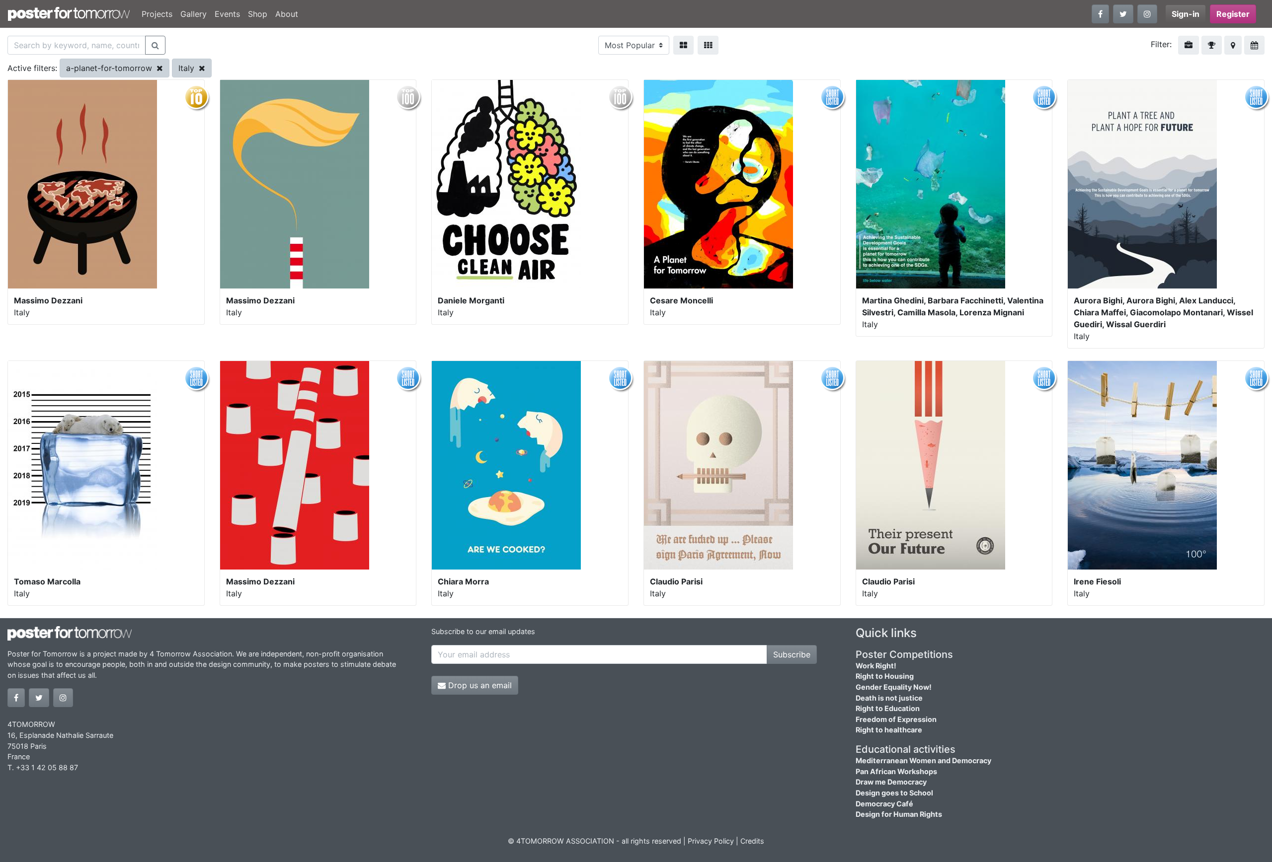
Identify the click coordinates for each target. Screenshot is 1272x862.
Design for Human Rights (899, 814)
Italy (187, 68)
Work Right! (876, 665)
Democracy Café (884, 803)
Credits (752, 841)
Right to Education (888, 708)
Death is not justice (889, 698)
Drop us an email (479, 685)
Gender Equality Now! (894, 687)
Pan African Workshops (896, 771)
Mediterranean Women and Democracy (923, 760)
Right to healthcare (889, 729)
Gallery (193, 14)
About (286, 14)
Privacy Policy (711, 841)
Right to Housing (885, 676)
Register (1233, 14)
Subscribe (791, 654)
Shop (257, 14)
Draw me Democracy (891, 782)
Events (227, 14)
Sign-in (1185, 14)
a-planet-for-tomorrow (110, 68)
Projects (157, 14)
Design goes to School (894, 793)
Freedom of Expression (896, 719)
